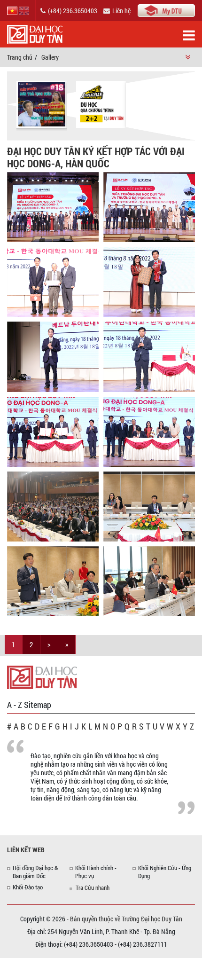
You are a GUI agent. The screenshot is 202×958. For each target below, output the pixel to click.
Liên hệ (121, 10)
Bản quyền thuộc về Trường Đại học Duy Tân (126, 918)
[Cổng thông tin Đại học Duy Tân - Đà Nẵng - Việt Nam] (166, 9)
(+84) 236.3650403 (72, 10)
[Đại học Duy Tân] (42, 676)
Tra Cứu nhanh (92, 887)
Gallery (50, 57)
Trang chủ (19, 57)
